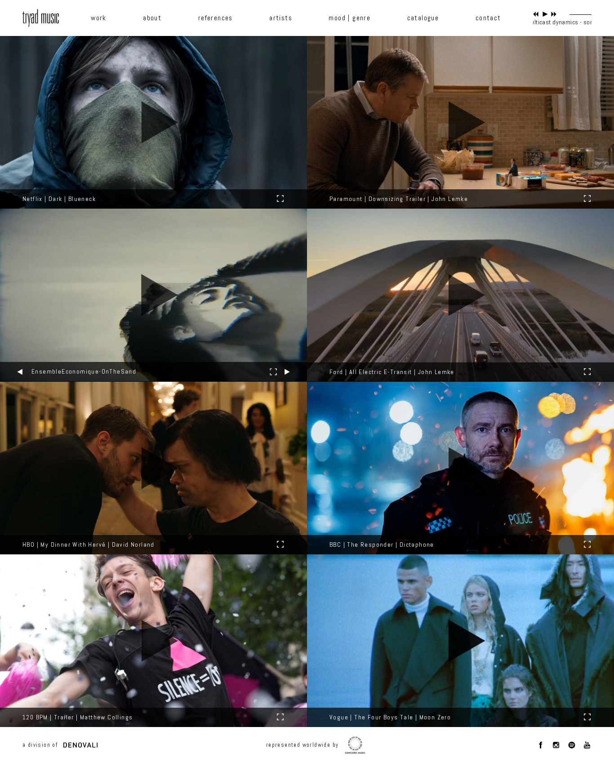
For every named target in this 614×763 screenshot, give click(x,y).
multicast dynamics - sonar (569, 22)
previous (536, 14)
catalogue (423, 17)
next (554, 14)
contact (488, 17)
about (152, 17)
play (545, 14)
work (99, 17)
